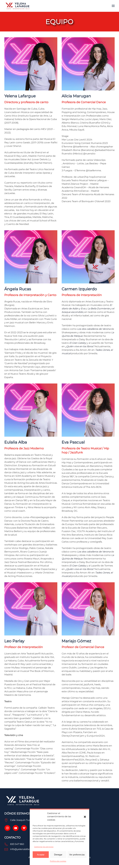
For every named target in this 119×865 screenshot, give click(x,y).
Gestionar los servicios (43, 847)
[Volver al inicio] (17, 6)
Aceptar (40, 854)
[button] (84, 816)
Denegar (58, 854)
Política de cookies (58, 861)
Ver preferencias (77, 854)
